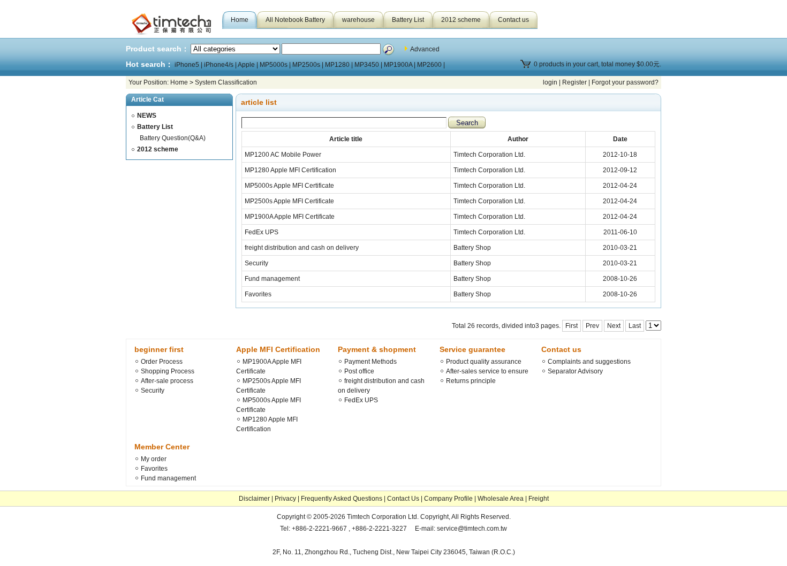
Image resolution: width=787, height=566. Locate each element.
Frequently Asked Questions (341, 498)
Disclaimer (254, 498)
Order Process (162, 361)
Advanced (425, 49)
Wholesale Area (501, 498)
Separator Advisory (575, 371)
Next (613, 326)
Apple (246, 64)
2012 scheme (461, 20)
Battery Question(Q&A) (173, 138)
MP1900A (398, 64)
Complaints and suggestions (589, 361)
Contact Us (403, 498)
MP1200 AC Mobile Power (283, 154)
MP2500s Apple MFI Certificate (289, 201)
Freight (538, 498)
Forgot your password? (625, 82)
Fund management (272, 278)
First (571, 326)
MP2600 (429, 64)
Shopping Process (167, 371)
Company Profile (448, 498)
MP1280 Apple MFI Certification (290, 170)
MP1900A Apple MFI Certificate (290, 216)
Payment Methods (370, 361)
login (550, 82)
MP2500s (306, 64)
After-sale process (167, 381)
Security (256, 263)
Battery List (408, 20)
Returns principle (471, 381)
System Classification (226, 82)
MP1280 (337, 64)
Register (574, 82)
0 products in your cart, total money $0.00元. (597, 64)
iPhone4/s (218, 64)
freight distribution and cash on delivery (302, 247)
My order (154, 459)
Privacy (285, 498)
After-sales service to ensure (487, 371)
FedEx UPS (261, 232)
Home (239, 20)
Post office (359, 371)
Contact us (513, 20)
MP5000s (273, 64)
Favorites (258, 294)
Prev (592, 326)
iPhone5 (187, 64)
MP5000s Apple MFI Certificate (289, 185)
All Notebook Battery (295, 20)
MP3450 (366, 64)
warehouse (358, 20)
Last (635, 326)
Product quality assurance (483, 361)
